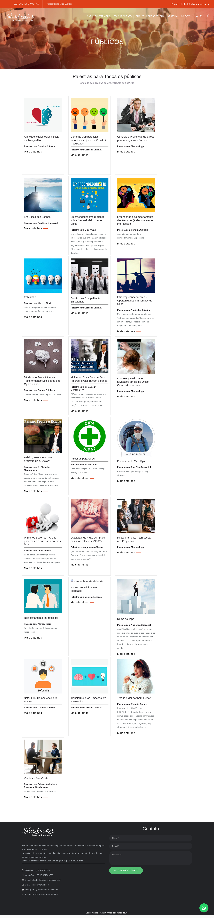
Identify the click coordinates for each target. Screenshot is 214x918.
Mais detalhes (33, 151)
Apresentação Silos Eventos (59, 4)
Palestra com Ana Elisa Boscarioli (41, 223)
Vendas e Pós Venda (36, 778)
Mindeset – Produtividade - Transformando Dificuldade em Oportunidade (42, 381)
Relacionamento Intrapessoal (41, 617)
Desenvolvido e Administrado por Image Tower (107, 913)
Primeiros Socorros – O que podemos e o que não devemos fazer (42, 541)
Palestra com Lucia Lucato (37, 550)
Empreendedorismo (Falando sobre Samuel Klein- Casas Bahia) (88, 220)
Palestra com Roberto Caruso (132, 704)
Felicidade (30, 297)
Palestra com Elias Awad (83, 230)
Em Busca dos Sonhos (37, 216)
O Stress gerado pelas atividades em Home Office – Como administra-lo (134, 382)
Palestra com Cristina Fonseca (86, 597)
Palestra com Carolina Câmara (39, 146)
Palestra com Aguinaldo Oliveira (133, 310)
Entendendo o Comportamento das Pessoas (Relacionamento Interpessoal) (135, 220)
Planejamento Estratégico (132, 461)
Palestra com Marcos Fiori (37, 303)
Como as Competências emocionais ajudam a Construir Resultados (89, 140)
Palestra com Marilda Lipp (130, 146)
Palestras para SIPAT (83, 458)
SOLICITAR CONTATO (127, 870)
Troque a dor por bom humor (134, 698)
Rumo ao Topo (125, 619)
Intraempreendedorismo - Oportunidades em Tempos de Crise (134, 300)
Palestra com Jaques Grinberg (39, 390)
